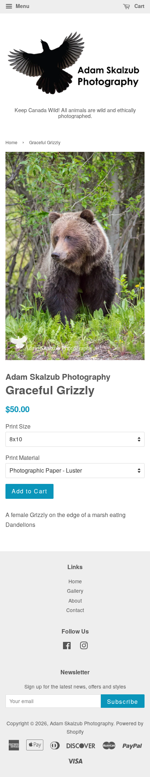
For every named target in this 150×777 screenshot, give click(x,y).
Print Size (18, 426)
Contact (75, 610)
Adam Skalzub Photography (81, 723)
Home (11, 142)
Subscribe (122, 701)
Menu (21, 5)
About (75, 600)
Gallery (75, 590)
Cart (139, 5)
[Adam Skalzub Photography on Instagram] (84, 646)
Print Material (22, 457)
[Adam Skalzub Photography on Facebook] (67, 646)
